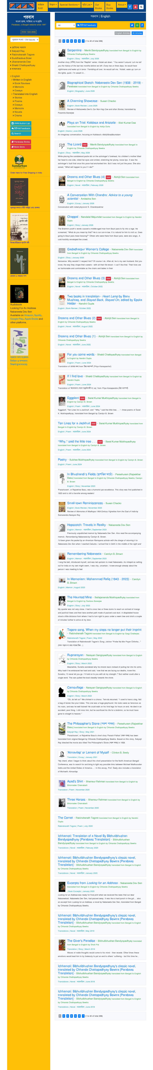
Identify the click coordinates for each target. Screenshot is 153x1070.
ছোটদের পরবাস (19, 47)
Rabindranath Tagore (23, 54)
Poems (18, 101)
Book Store (19, 147)
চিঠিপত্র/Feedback (22, 128)
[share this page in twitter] (132, 25)
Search (17, 133)
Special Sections (69, 4)
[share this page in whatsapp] (137, 25)
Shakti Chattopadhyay (23, 65)
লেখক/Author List (22, 123)
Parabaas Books (22, 141)
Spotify (38, 315)
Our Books (98, 6)
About (121, 4)
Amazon (28, 315)
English (16, 76)
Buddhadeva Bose (22, 58)
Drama (18, 115)
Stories (18, 97)
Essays (18, 90)
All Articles (137, 33)
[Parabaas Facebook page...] (130, 7)
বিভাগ (52, 4)
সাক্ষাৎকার (16, 68)
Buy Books (109, 6)
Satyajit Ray (18, 51)
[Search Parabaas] (141, 7)
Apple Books (31, 318)
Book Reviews (22, 83)
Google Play (16, 318)
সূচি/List (86, 4)
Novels (18, 112)
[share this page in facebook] (142, 25)
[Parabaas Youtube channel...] (135, 7)
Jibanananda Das (21, 61)
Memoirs (19, 86)
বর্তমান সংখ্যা (41, 6)
